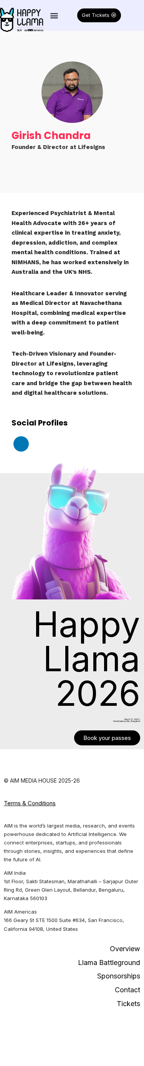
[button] (54, 15)
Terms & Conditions (30, 803)
